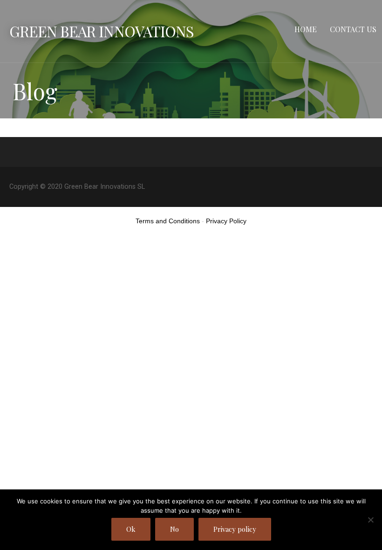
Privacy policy (234, 529)
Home (305, 29)
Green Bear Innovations (101, 31)
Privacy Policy (226, 221)
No (174, 529)
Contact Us (353, 29)
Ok (131, 529)
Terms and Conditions (168, 221)
